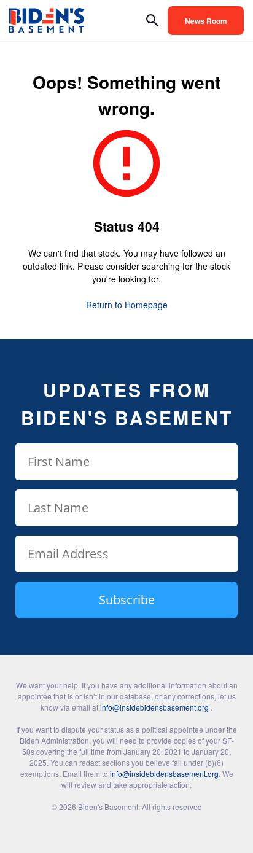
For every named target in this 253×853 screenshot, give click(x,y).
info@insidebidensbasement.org (154, 707)
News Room (206, 20)
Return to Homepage (127, 304)
